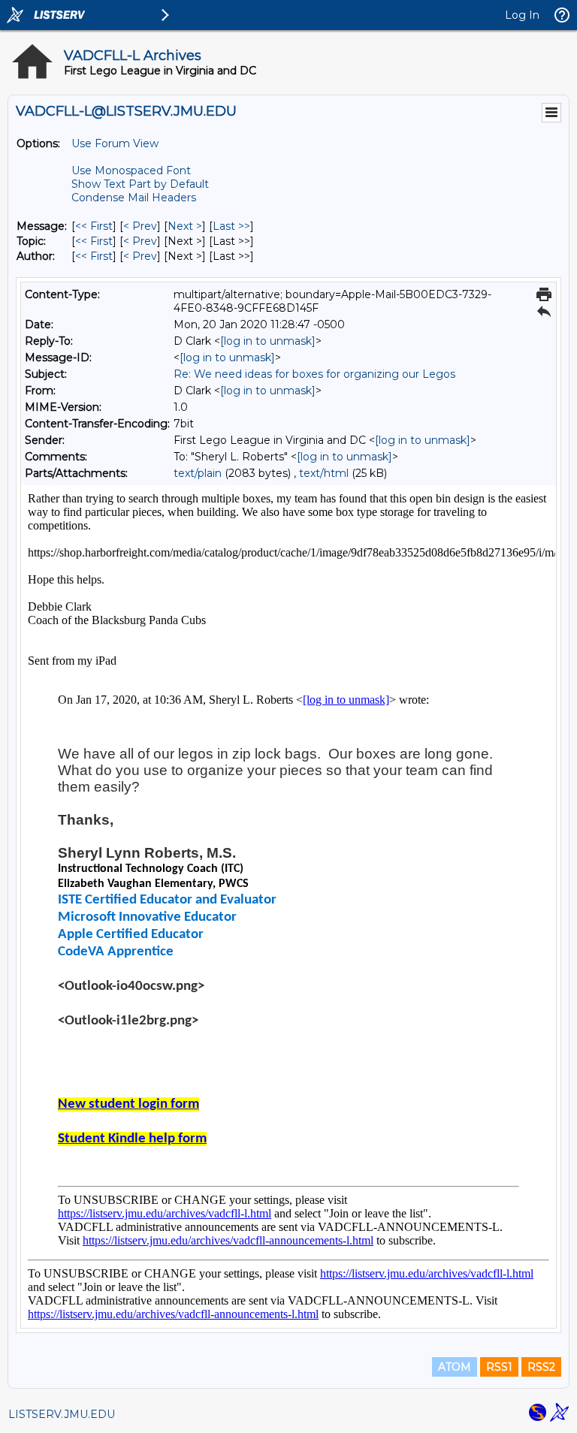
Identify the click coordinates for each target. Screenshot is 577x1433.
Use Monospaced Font (131, 170)
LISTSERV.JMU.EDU (61, 1414)
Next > (185, 226)
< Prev (140, 226)
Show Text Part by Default (140, 184)
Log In (522, 15)
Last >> (231, 226)
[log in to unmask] (268, 341)
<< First (94, 226)
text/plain (198, 473)
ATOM (454, 1367)
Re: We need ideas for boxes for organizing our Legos (314, 374)
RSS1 (499, 1367)
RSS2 (541, 1367)
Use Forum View (115, 143)
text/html (324, 473)
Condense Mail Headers (133, 197)
